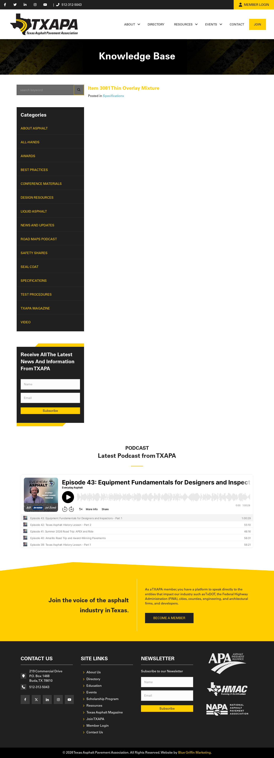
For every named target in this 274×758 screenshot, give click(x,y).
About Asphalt (34, 128)
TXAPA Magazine (35, 308)
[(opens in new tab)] (227, 663)
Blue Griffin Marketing (194, 752)
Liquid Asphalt (34, 211)
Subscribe (50, 411)
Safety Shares (34, 253)
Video (25, 322)
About (129, 24)
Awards (28, 156)
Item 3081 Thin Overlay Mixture (123, 88)
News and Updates (37, 225)
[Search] (79, 90)
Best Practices (34, 170)
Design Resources (37, 197)
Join (257, 24)
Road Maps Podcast (39, 239)
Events (211, 24)
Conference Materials (41, 184)
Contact (237, 24)
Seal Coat (30, 267)
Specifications (34, 281)
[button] (139, 24)
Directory (156, 24)
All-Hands (30, 142)
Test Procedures (36, 294)
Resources (183, 24)
